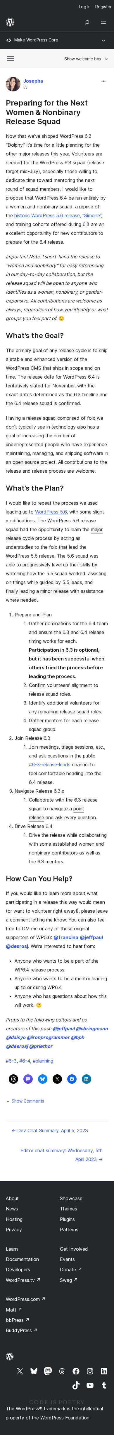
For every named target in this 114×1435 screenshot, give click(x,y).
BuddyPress (22, 1330)
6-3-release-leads (49, 764)
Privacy (14, 1229)
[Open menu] (104, 22)
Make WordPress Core (36, 39)
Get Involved (74, 1249)
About (12, 1198)
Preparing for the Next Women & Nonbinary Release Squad (47, 112)
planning (43, 1061)
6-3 (11, 1061)
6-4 (24, 1061)
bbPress (18, 1320)
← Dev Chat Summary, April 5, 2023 (49, 1130)
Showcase (71, 1198)
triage (67, 747)
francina (65, 937)
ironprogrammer (48, 1037)
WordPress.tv (23, 1280)
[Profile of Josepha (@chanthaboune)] (13, 85)
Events (67, 1259)
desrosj (17, 946)
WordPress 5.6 (51, 512)
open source (26, 462)
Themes (68, 1209)
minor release (54, 591)
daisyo (15, 1037)
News (12, 1209)
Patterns (69, 1229)
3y (25, 87)
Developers (18, 1269)
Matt (14, 1310)
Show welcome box (82, 58)
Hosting (14, 1219)
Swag (69, 1280)
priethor (40, 1046)
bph (77, 1037)
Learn (12, 1249)
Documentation (22, 1259)
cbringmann (92, 1028)
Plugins (67, 1219)
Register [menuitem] (103, 6)
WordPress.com (26, 1299)
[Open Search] (87, 22)
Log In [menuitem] (85, 6)
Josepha (33, 81)
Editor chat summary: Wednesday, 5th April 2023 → (61, 1155)
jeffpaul (91, 937)
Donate (71, 1269)
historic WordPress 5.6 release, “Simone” (57, 215)
